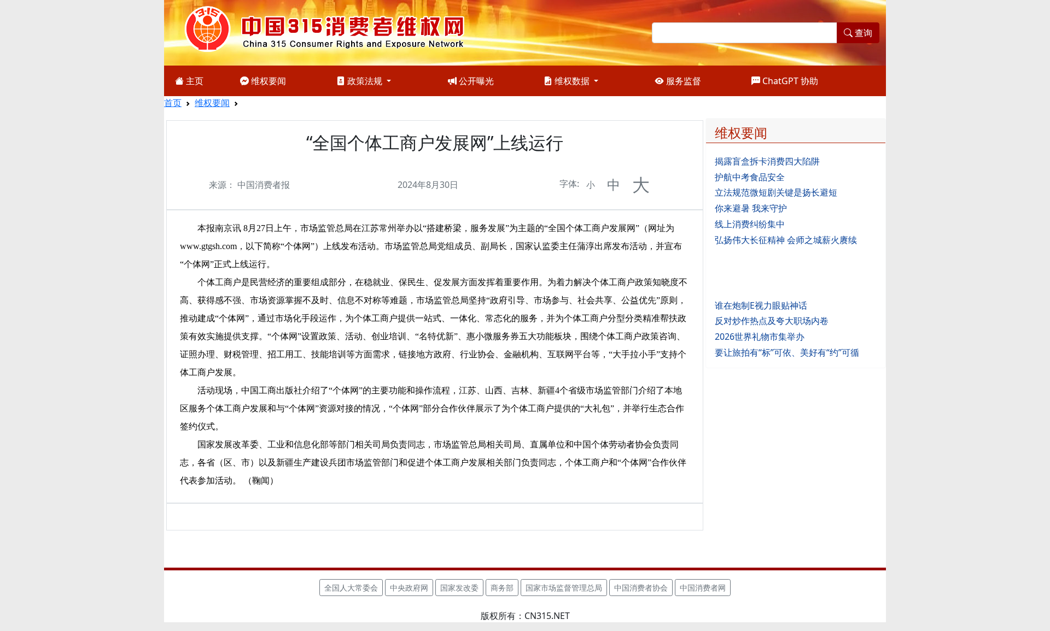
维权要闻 (267, 81)
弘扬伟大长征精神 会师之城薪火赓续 (786, 240)
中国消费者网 (703, 587)
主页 (193, 81)
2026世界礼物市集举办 (759, 337)
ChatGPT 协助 (789, 81)
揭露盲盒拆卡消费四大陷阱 (767, 161)
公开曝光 (475, 81)
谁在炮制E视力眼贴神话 (761, 305)
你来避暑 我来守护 (751, 208)
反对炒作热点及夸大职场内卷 (772, 321)
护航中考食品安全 (750, 177)
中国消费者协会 (641, 587)
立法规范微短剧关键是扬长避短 (776, 192)
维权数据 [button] (572, 81)
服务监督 (682, 81)
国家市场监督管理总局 (564, 587)
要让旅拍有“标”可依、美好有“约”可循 (787, 352)
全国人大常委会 (351, 587)
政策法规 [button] (364, 81)
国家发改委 (459, 587)
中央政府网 (409, 587)
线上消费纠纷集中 (750, 224)
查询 (862, 33)
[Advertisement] (796, 271)
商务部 (502, 587)
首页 (173, 103)
